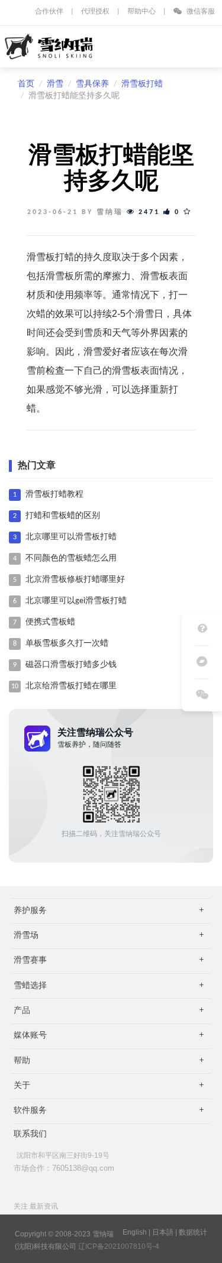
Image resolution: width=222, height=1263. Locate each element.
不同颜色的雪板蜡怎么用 (71, 558)
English (135, 1232)
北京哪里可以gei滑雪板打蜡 (76, 601)
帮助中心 (141, 11)
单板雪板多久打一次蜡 (66, 643)
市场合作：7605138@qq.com (64, 1168)
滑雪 (55, 84)
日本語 (162, 1232)
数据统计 (193, 1232)
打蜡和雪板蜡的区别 (62, 515)
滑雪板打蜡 (142, 84)
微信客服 (200, 11)
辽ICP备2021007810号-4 (118, 1246)
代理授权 (95, 11)
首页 (26, 84)
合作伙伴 (49, 11)
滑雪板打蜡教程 (54, 494)
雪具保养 (92, 84)
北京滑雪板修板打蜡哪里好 (75, 579)
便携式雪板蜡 (50, 622)
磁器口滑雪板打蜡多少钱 (71, 664)
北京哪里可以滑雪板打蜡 (71, 537)
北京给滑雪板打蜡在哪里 (71, 686)
